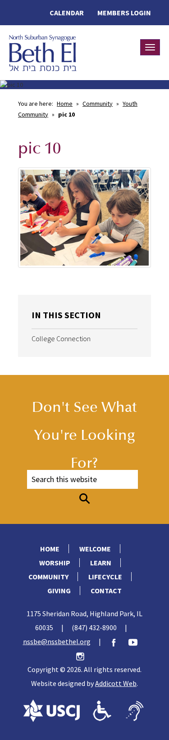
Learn (100, 562)
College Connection (61, 338)
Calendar (67, 12)
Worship (54, 562)
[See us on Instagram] (85, 655)
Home (65, 103)
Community (97, 103)
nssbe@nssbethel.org (57, 641)
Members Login (124, 12)
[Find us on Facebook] (118, 641)
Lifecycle (105, 576)
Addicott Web (116, 683)
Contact (106, 590)
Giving (59, 590)
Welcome (95, 548)
